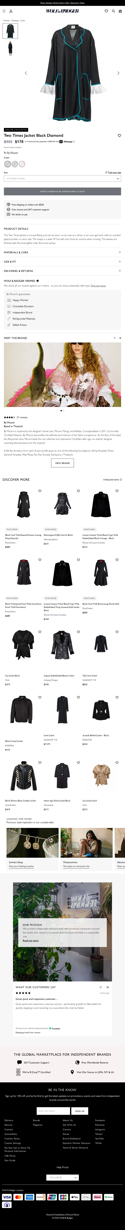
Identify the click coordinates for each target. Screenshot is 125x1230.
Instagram (100, 1129)
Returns (9, 1125)
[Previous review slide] (101, 987)
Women (6, 20)
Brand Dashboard (72, 1138)
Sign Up (79, 1111)
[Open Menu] (3, 11)
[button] (11, 11)
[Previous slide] (27, 73)
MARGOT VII (89, 680)
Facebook (100, 1120)
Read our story (31, 940)
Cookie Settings (13, 1143)
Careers (67, 1129)
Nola (7, 680)
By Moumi (12, 152)
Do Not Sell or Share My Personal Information (17, 1149)
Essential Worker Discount (76, 1143)
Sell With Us (69, 1125)
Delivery (9, 1120)
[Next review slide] (107, 987)
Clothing (15, 20)
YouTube (99, 1138)
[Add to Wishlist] (119, 135)
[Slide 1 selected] (61, 410)
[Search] (113, 11)
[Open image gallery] (72, 73)
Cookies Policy (12, 1138)
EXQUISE (87, 739)
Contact (9, 1129)
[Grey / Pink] (21, 164)
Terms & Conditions (55, 1214)
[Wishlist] (106, 11)
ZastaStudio (10, 805)
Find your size (114, 172)
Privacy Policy (72, 1214)
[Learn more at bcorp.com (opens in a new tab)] (18, 1072)
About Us (68, 1120)
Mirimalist (48, 805)
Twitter (99, 1134)
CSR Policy (10, 1155)
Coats (23, 20)
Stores (66, 1134)
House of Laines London (94, 542)
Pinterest (99, 1125)
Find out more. (98, 285)
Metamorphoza (50, 539)
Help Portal (62, 1167)
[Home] (62, 11)
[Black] (7, 164)
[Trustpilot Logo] (54, 1028)
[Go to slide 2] (63, 410)
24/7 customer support (38, 209)
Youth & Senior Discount (75, 1147)
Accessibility (11, 1134)
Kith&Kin (9, 745)
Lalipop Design (51, 680)
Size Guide (10, 1160)
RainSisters (10, 542)
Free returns (17, 209)
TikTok (98, 1143)
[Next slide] (118, 73)
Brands (36, 1120)
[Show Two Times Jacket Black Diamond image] (10, 31)
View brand (62, 463)
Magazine (37, 1125)
